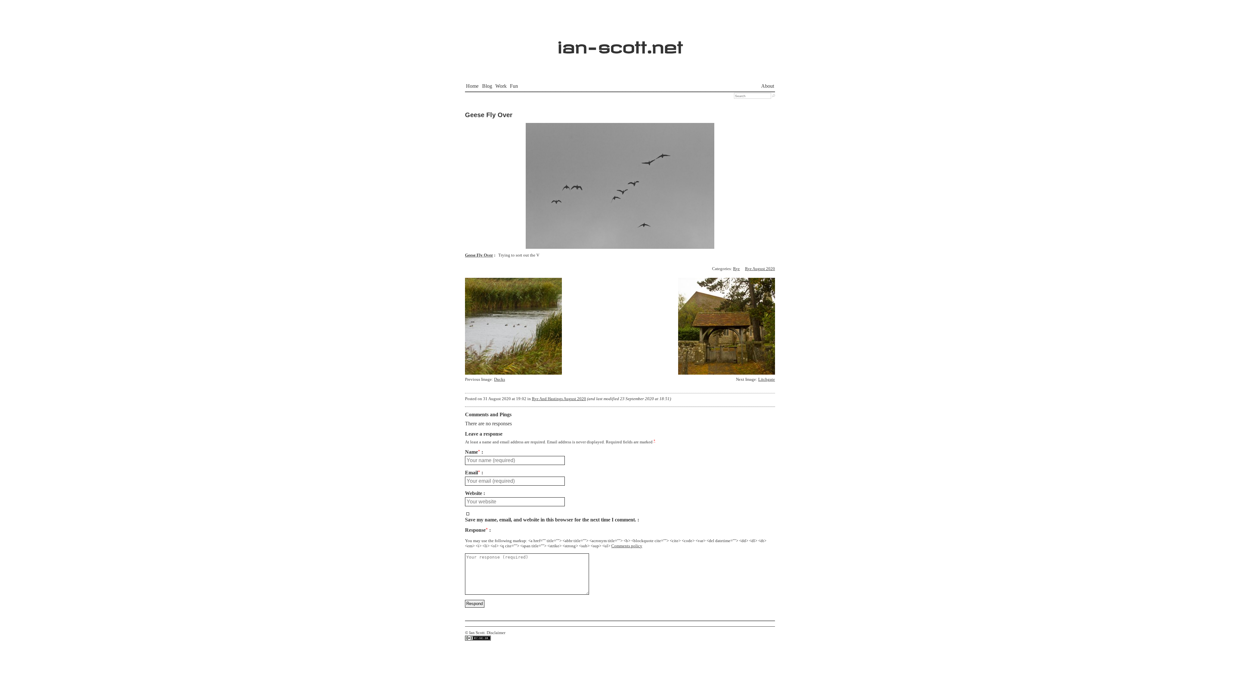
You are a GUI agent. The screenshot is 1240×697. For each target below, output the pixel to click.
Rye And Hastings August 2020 (559, 399)
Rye (736, 269)
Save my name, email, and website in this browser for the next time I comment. (550, 519)
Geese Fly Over (488, 114)
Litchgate (766, 379)
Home (472, 86)
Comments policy (626, 546)
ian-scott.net (620, 43)
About (767, 86)
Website (473, 493)
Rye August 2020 (760, 269)
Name (472, 452)
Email (472, 472)
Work (501, 86)
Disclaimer (496, 633)
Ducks (499, 379)
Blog (487, 86)
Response (476, 530)
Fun (514, 86)
